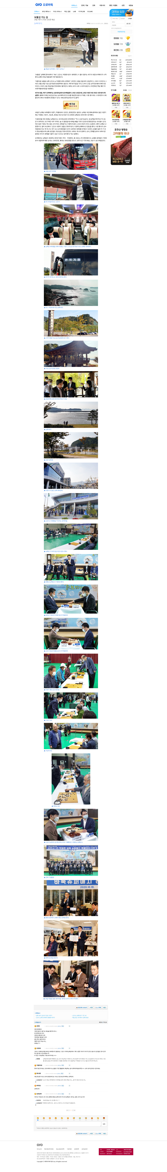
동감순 (101, 1022)
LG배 (74, 11)
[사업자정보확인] (65, 1155)
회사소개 (39, 1149)
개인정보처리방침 (48, 1149)
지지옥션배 (81, 11)
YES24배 (89, 11)
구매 (116, 107)
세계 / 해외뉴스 (46, 11)
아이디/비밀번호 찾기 (116, 28)
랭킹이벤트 (113, 5)
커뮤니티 (102, 5)
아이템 (125, 90)
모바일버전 (84, 1149)
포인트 (130, 90)
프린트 (106, 23)
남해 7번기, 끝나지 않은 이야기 (44, 1015)
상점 (123, 5)
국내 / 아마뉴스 (57, 11)
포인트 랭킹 (114, 56)
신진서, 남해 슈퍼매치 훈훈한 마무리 (45, 1017)
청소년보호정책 (60, 1149)
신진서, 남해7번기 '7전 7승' (79, 1015)
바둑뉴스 (74, 5)
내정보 (131, 5)
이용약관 (69, 1149)
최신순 (105, 1022)
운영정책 (76, 1149)
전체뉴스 (36, 11)
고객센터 (130, 18)
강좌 (93, 5)
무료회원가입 (121, 32)
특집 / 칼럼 (67, 11)
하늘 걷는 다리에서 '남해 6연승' (80, 1017)
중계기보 (84, 5)
